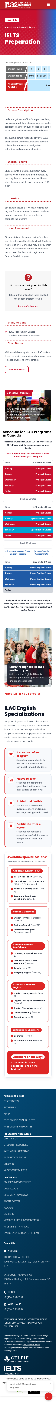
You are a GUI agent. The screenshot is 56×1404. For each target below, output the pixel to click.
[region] (28, 80)
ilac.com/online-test (28, 306)
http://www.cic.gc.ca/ (31, 1345)
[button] (48, 4)
